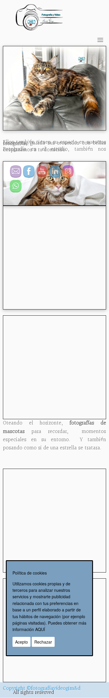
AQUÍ (40, 629)
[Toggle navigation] (100, 40)
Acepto (21, 642)
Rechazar (43, 642)
